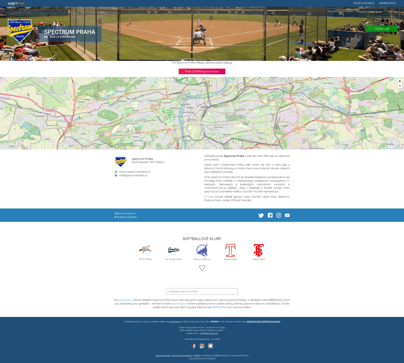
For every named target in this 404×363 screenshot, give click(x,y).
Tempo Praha (230, 259)
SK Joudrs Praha (173, 259)
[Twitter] (210, 345)
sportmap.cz (125, 300)
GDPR (197, 355)
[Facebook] (193, 345)
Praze (210, 196)
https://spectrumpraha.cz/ (135, 171)
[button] (399, 81)
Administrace (387, 3)
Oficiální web (381, 28)
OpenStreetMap (392, 148)
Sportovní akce (364, 3)
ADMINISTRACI (220, 307)
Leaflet (384, 148)
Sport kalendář (163, 355)
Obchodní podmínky (182, 355)
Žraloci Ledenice (202, 259)
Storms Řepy (145, 259)
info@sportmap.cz (209, 333)
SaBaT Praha (259, 259)
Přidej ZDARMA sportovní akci (202, 71)
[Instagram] (202, 345)
